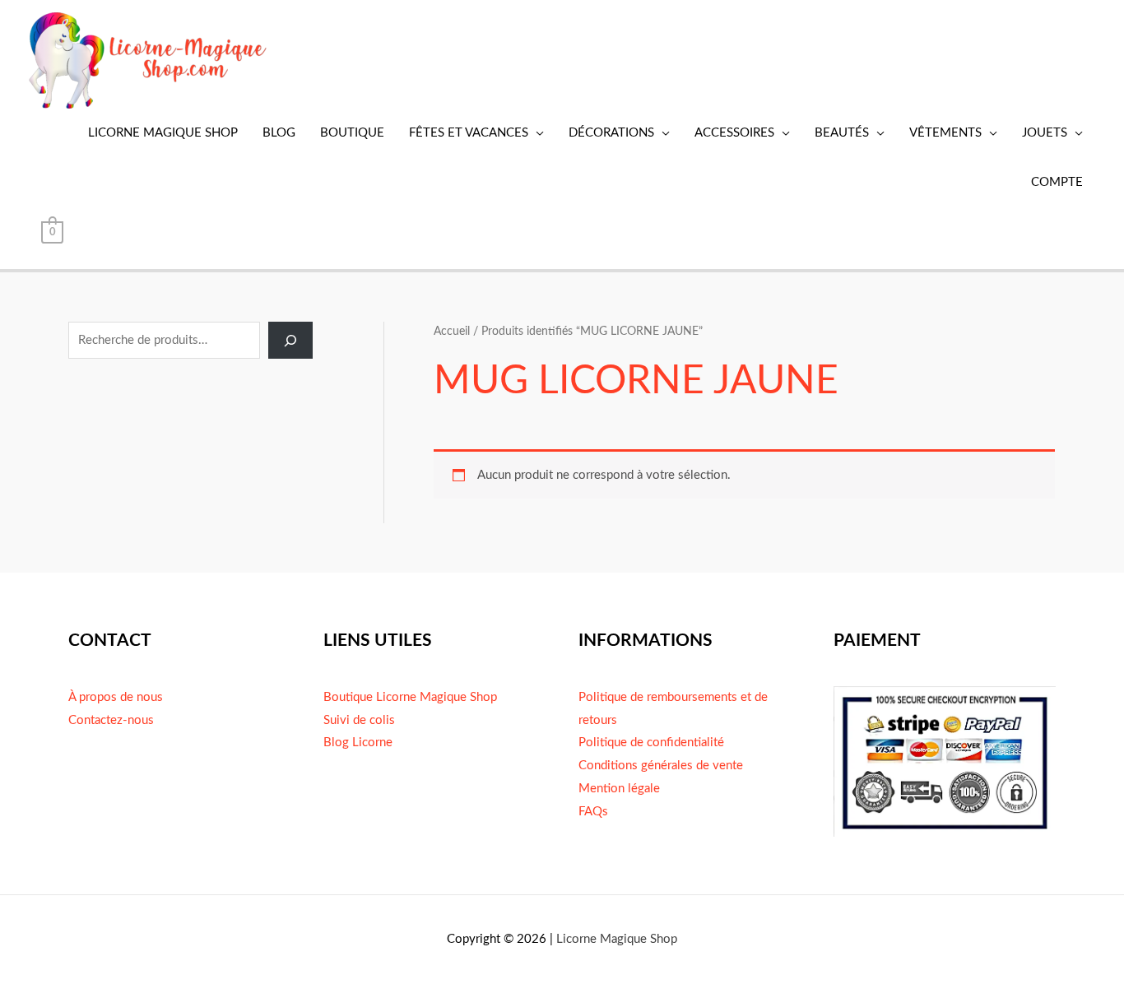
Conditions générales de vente (660, 765)
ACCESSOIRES (734, 133)
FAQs (593, 811)
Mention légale (619, 788)
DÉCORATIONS (611, 133)
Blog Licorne (357, 742)
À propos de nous (115, 697)
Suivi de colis (359, 720)
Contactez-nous (111, 720)
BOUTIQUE (352, 133)
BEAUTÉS (842, 133)
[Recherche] (290, 340)
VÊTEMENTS (945, 133)
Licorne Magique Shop (616, 939)
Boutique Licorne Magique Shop (410, 697)
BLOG (278, 133)
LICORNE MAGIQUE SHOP (163, 133)
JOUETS (1044, 133)
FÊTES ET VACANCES (468, 133)
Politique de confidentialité (651, 742)
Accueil (452, 331)
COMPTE (1057, 182)
